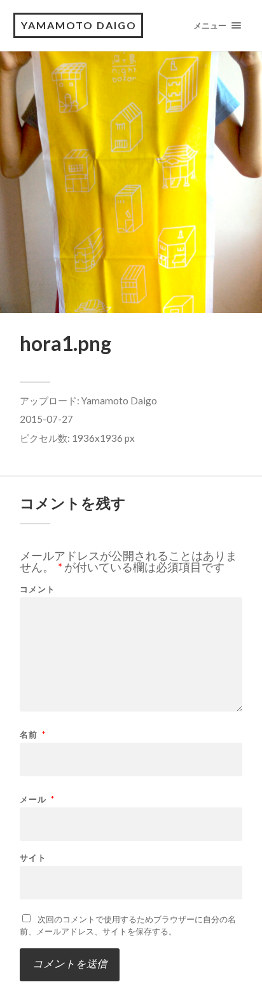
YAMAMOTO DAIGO (79, 25)
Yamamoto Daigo (119, 400)
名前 (33, 735)
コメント (37, 589)
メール (37, 799)
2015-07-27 (46, 419)
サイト (33, 858)
